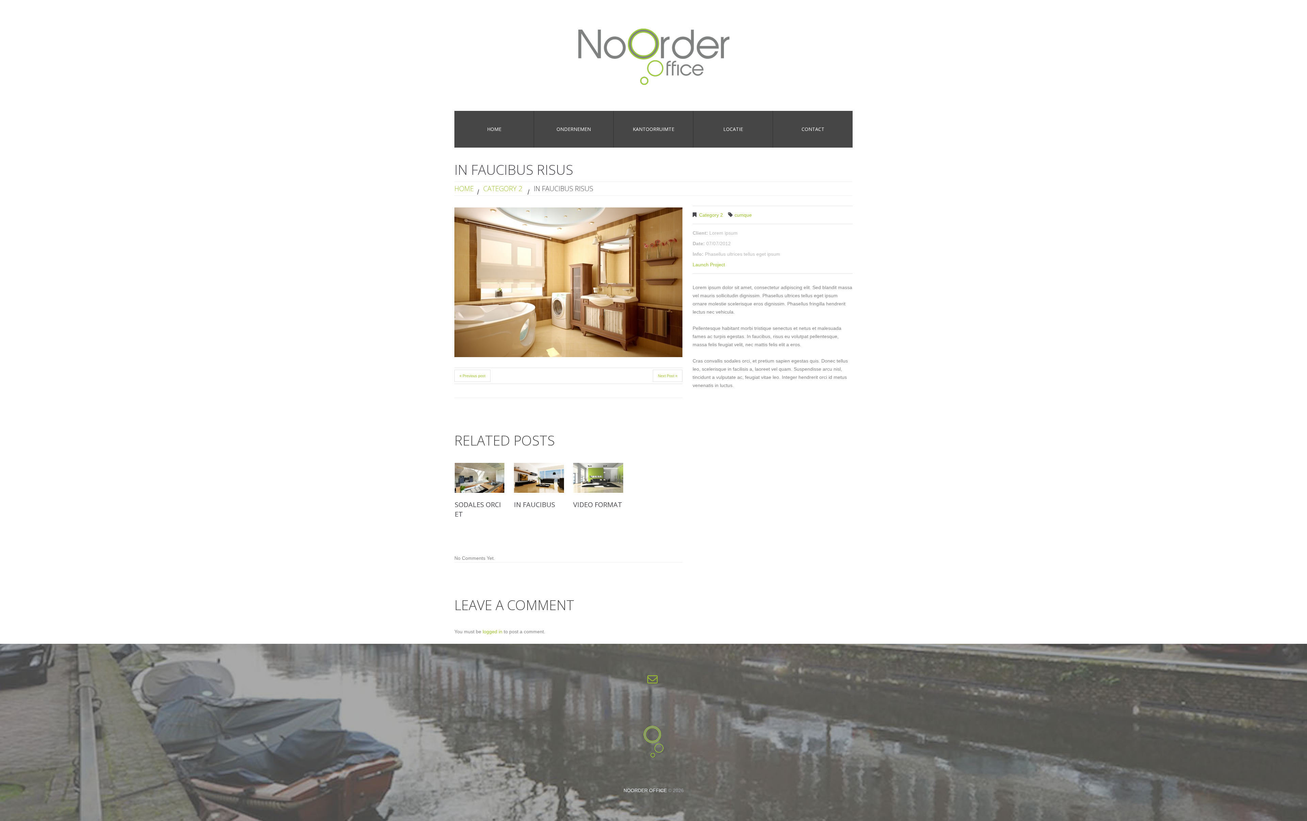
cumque (743, 215)
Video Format (597, 504)
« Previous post (472, 376)
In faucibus (534, 504)
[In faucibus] (539, 478)
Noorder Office (645, 790)
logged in (492, 631)
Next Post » (667, 376)
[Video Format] (598, 478)
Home (464, 188)
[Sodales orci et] (479, 478)
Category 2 (502, 188)
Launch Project (709, 264)
